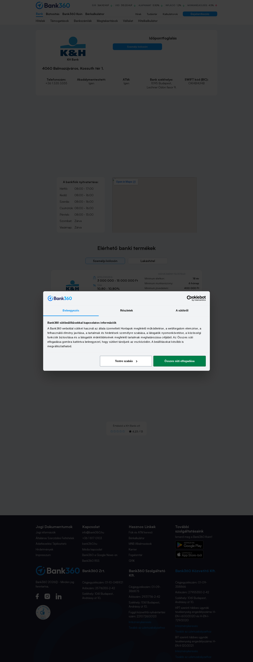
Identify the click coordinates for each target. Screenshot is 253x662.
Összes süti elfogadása (179, 361)
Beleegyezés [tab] (71, 310)
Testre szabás (124, 361)
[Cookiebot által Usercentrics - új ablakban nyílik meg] (189, 298)
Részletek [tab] (126, 310)
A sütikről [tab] (182, 310)
